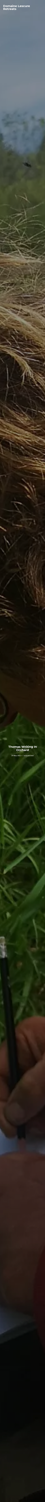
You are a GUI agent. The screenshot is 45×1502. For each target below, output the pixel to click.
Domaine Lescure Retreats (16, 7)
